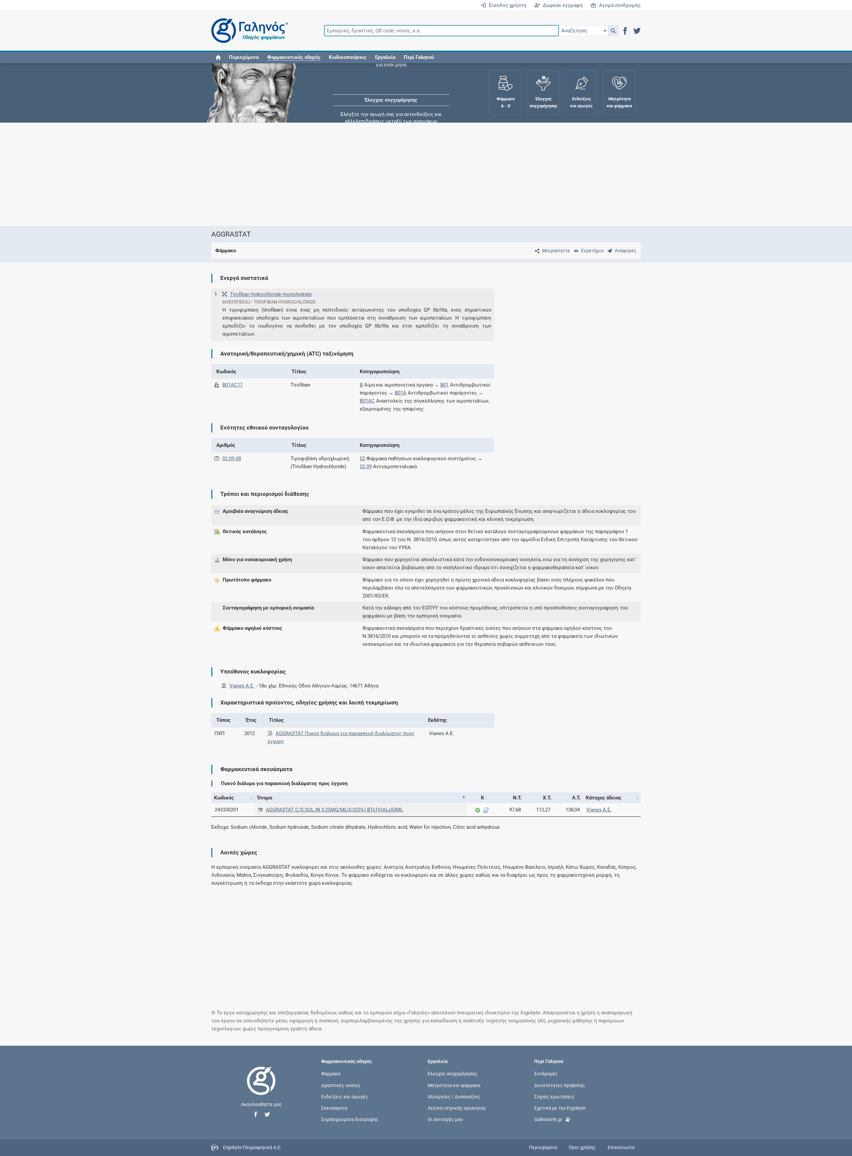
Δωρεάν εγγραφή (561, 5)
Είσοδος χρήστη (506, 5)
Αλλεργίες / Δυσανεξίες (454, 1096)
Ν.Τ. (517, 798)
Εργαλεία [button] (385, 57)
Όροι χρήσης (582, 1147)
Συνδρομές (546, 1073)
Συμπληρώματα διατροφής (349, 1119)
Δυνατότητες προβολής (559, 1085)
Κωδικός (224, 798)
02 (362, 459)
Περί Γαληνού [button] (419, 57)
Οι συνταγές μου (445, 1119)
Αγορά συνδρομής (618, 5)
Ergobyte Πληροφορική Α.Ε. (252, 1147)
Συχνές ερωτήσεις (554, 1096)
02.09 (366, 467)
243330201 (227, 810)
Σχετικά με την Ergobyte (559, 1107)
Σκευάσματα (334, 1107)
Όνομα (264, 798)
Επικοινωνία (621, 1147)
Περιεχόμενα (244, 57)
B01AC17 (232, 385)
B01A (400, 393)
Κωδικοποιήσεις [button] (347, 57)
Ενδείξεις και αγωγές (344, 1096)
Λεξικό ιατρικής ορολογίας (457, 1107)
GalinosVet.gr (548, 1119)
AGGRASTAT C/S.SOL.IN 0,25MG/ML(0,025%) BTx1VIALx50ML (334, 810)
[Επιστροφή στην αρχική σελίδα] (261, 1087)
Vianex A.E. (242, 686)
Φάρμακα (330, 1073)
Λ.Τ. (576, 798)
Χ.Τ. (547, 798)
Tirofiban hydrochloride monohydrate (271, 294)
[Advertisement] (406, 174)
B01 (444, 385)
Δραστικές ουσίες (340, 1085)
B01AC (367, 401)
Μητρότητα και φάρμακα (454, 1085)
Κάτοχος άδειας (603, 798)
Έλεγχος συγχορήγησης (391, 83)
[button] (613, 30)
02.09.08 (231, 459)
